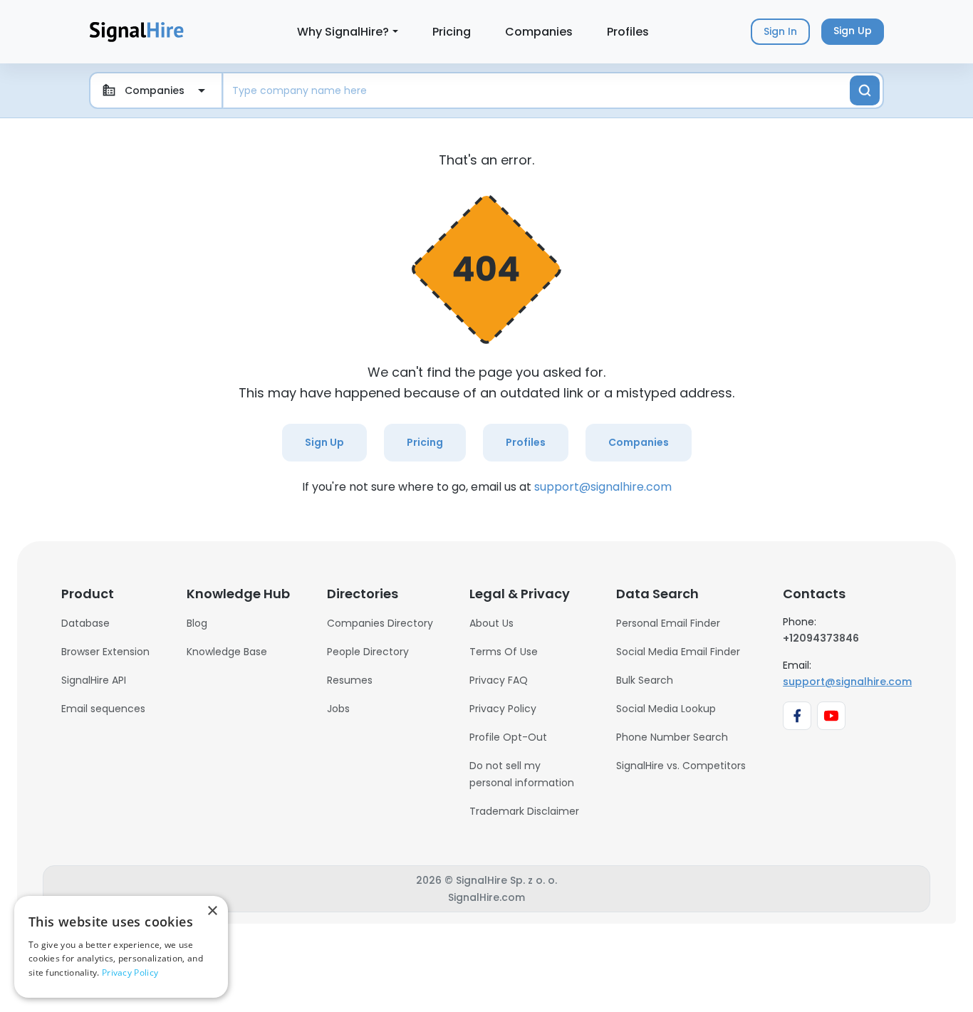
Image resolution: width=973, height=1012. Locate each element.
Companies (539, 32)
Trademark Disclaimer (524, 811)
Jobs (338, 708)
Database (85, 623)
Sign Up (324, 442)
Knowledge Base (227, 652)
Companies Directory (380, 623)
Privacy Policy (502, 708)
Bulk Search (644, 680)
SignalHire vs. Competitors (681, 765)
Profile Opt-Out (508, 737)
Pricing (451, 32)
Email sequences (103, 708)
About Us (491, 623)
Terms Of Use (503, 652)
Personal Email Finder (668, 623)
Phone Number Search (672, 737)
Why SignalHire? (343, 32)
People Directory (368, 652)
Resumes (350, 680)
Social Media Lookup (666, 708)
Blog (197, 623)
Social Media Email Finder (678, 652)
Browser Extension (105, 652)
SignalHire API (93, 680)
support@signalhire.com (603, 487)
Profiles (628, 32)
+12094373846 (821, 638)
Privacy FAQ (498, 680)
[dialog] (121, 947)
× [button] (212, 911)
